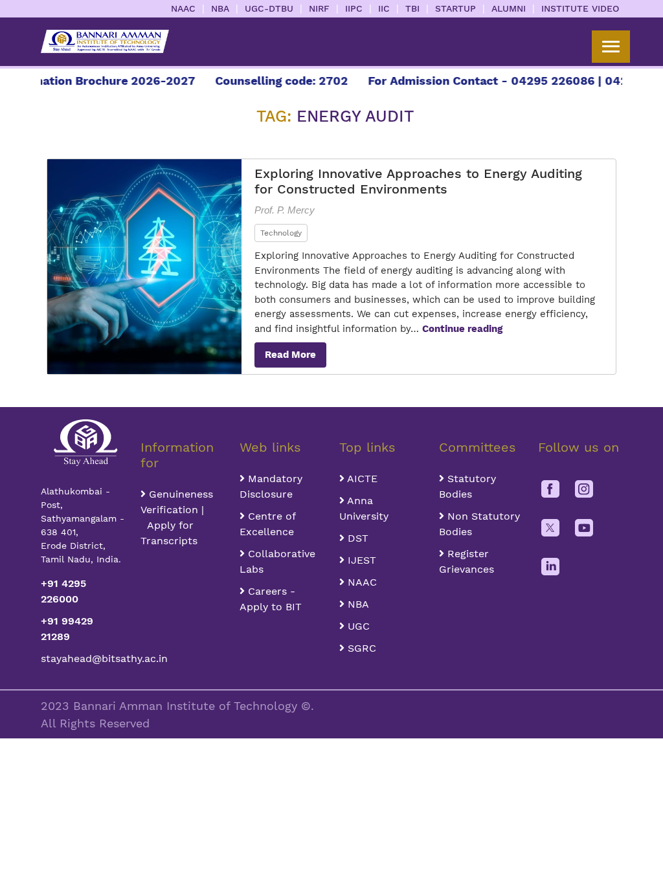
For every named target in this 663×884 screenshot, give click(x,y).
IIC (384, 8)
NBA (220, 8)
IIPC (354, 8)
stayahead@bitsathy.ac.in (83, 658)
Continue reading (462, 329)
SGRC (360, 648)
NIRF (319, 8)
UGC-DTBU (269, 8)
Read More (290, 354)
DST (356, 538)
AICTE (360, 478)
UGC (357, 626)
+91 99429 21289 (67, 629)
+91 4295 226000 (63, 591)
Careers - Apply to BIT (271, 599)
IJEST (360, 560)
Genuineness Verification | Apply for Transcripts (176, 517)
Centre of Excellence (267, 524)
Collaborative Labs (277, 561)
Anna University (363, 508)
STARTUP (455, 8)
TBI (412, 8)
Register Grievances (466, 561)
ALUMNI (508, 8)
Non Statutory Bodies (479, 524)
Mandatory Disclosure (271, 486)
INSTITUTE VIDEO (580, 8)
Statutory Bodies (467, 486)
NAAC (183, 8)
